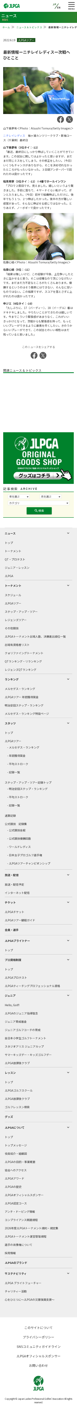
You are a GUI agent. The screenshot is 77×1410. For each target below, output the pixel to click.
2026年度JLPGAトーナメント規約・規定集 (31, 1228)
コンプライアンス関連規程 (21, 1220)
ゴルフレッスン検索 (17, 1107)
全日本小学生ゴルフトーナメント (25, 1038)
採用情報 (10, 1253)
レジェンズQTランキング (20, 670)
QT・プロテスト (15, 559)
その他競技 (12, 628)
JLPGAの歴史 (13, 1187)
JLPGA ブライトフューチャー (23, 1283)
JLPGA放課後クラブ (17, 1063)
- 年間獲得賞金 (16, 756)
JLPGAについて (14, 1127)
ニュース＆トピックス (29, 27)
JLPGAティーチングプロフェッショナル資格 (32, 986)
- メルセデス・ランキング (23, 747)
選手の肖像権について (18, 1245)
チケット (10, 902)
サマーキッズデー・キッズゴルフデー (28, 1055)
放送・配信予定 (14, 884)
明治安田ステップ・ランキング (24, 705)
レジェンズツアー (16, 620)
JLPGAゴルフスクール (19, 1090)
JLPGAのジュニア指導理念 (21, 1013)
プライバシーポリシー (38, 1337)
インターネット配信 (17, 893)
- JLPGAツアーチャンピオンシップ (28, 863)
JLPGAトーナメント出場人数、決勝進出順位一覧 (35, 636)
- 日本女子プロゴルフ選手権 (24, 855)
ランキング (12, 679)
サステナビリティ (16, 1273)
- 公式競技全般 (16, 830)
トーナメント (13, 551)
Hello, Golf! (12, 1005)
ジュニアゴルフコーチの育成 (22, 1030)
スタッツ (10, 723)
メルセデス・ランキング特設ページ (27, 714)
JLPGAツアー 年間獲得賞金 (21, 697)
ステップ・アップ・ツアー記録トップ (28, 782)
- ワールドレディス (19, 847)
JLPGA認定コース (16, 1203)
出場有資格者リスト (17, 645)
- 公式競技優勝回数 (19, 838)
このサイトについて (38, 1327)
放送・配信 (12, 875)
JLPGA (9, 576)
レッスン (10, 1073)
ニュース (10, 533)
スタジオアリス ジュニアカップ (24, 1046)
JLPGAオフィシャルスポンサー (24, 1195)
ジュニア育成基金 (16, 1022)
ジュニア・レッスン (17, 568)
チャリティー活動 (16, 1291)
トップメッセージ (16, 1145)
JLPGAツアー (13, 603)
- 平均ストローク (17, 764)
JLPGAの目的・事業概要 (20, 1162)
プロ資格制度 (13, 960)
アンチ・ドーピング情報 (20, 1212)
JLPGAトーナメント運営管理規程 (25, 1236)
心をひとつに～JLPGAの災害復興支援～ (29, 1299)
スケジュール (13, 595)
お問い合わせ (38, 1365)
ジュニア (10, 995)
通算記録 (10, 816)
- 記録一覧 (13, 772)
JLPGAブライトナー (17, 941)
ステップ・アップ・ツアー (21, 612)
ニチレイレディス (14, 136)
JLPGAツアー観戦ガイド (20, 920)
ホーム (6, 27)
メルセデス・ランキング (20, 689)
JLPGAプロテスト (16, 978)
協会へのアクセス (16, 1170)
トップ (9, 543)
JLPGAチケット (14, 912)
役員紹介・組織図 (16, 1154)
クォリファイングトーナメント (24, 653)
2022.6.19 (9, 40)
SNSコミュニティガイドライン (39, 1346)
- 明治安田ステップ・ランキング (27, 789)
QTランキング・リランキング (23, 661)
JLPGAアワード (14, 1178)
